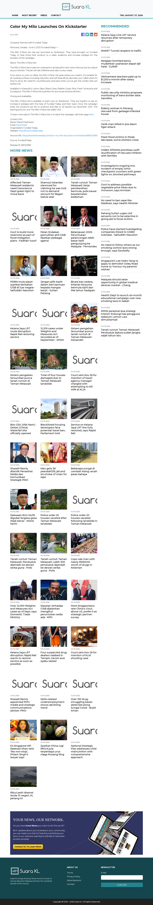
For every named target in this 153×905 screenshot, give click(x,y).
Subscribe (122, 885)
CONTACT (56, 15)
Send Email (21, 125)
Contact (71, 884)
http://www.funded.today (31, 131)
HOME (15, 15)
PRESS (44, 15)
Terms (70, 873)
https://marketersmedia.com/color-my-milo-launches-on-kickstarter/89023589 (59, 135)
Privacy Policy (73, 876)
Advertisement (74, 880)
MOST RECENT (29, 15)
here (91, 114)
